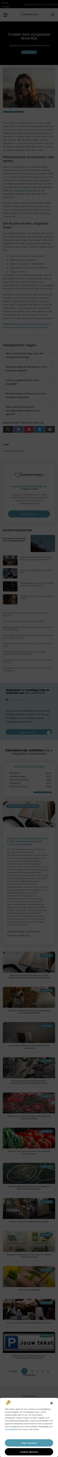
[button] (51, 1403)
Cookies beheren (29, 1452)
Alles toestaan (29, 1443)
